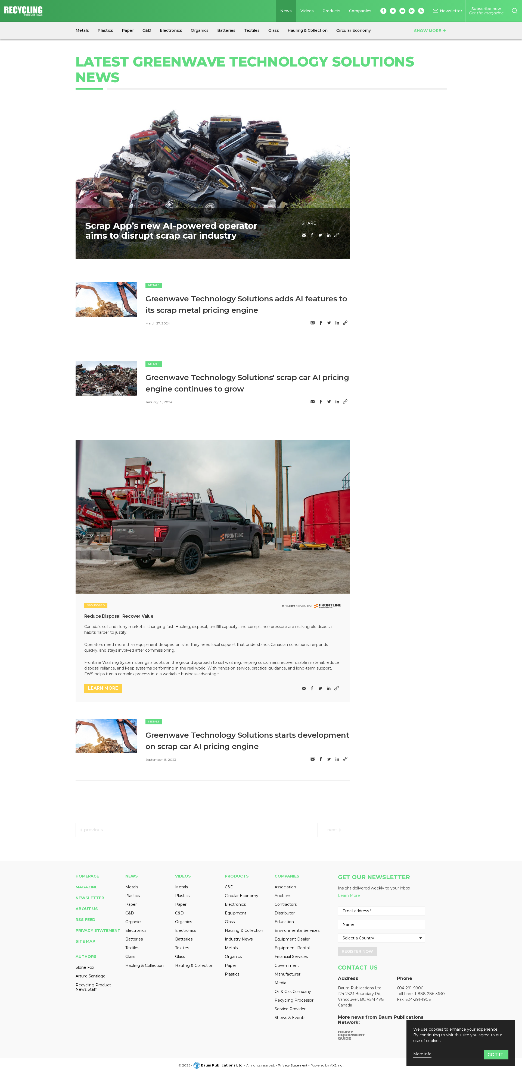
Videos (307, 10)
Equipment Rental (292, 948)
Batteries (134, 939)
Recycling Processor (294, 1000)
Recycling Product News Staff (93, 987)
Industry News (239, 939)
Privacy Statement (98, 930)
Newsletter (90, 898)
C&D (129, 913)
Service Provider (290, 1009)
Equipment (235, 913)
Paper (131, 904)
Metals (153, 285)
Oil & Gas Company (293, 991)
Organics (133, 922)
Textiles (132, 948)
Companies (360, 10)
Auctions (283, 896)
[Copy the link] (337, 235)
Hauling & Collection (144, 965)
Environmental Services (297, 930)
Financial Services (291, 956)
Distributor (285, 913)
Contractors (286, 904)
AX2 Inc (336, 1065)
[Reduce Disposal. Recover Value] (213, 517)
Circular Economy (241, 896)
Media (280, 983)
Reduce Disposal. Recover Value (119, 616)
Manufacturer (287, 974)
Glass (130, 956)
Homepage (87, 876)
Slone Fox (85, 967)
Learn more (103, 688)
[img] (106, 299)
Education (284, 922)
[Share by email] (304, 235)
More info (422, 1054)
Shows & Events (290, 1017)
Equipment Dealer (292, 939)
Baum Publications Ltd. (222, 1065)
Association (285, 887)
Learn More (349, 895)
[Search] (514, 11)
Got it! (496, 1054)
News (286, 10)
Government (287, 965)
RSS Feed (85, 919)
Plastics (132, 896)
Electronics (135, 930)
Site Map (85, 941)
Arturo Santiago (90, 976)
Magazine (86, 887)
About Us (87, 909)
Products (331, 10)
